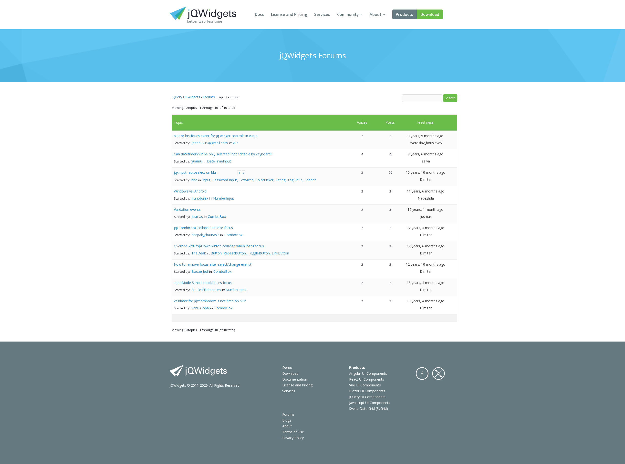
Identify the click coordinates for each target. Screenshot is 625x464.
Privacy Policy (293, 437)
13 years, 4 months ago (425, 282)
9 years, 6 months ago (425, 154)
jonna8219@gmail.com (209, 143)
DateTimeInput (219, 161)
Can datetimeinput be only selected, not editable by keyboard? (223, 154)
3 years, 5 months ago (425, 135)
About (376, 14)
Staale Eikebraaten (206, 289)
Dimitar (426, 179)
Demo (287, 367)
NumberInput (223, 198)
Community (348, 14)
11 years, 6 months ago (425, 191)
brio (194, 180)
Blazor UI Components (367, 391)
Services (322, 14)
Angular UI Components (368, 373)
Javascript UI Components (369, 402)
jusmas (197, 216)
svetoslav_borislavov (426, 143)
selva (426, 161)
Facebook (422, 373)
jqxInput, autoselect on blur (195, 172)
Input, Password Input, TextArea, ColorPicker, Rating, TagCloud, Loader (259, 180)
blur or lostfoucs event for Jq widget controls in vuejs (215, 135)
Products (404, 14)
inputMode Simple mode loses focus (203, 282)
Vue (236, 143)
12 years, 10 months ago (425, 264)
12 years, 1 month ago (425, 209)
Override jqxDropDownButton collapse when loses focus (219, 246)
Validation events (187, 209)
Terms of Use (293, 432)
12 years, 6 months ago (425, 246)
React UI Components (366, 379)
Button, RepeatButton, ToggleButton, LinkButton (250, 253)
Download (429, 14)
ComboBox (217, 216)
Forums (209, 97)
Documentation (294, 379)
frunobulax (199, 198)
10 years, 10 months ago (425, 172)
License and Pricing (289, 14)
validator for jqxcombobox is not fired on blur (210, 301)
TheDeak (198, 253)
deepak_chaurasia (205, 234)
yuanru (196, 161)
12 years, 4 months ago (425, 227)
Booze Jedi (199, 271)
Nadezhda (426, 198)
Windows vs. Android (190, 191)
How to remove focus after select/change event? (212, 264)
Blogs (286, 420)
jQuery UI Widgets (186, 97)
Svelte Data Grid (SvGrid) (368, 408)
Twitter (438, 373)
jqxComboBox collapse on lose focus (203, 227)
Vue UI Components (365, 385)
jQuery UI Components (367, 396)
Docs (259, 14)
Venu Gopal (200, 308)
